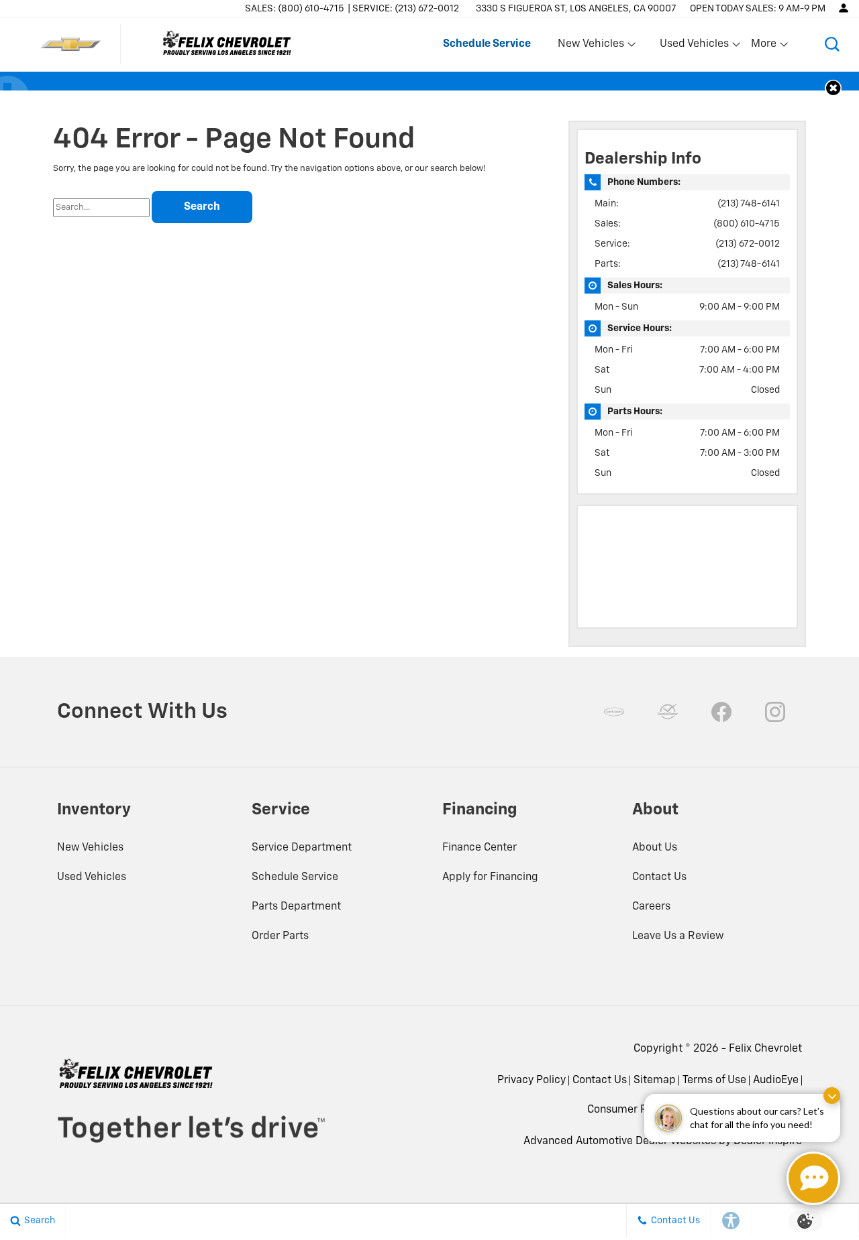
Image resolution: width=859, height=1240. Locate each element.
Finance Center (479, 848)
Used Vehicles (91, 877)
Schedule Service (295, 877)
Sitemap (655, 1080)
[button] (832, 44)
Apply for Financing (490, 877)
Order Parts (280, 936)
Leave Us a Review (678, 936)
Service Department (302, 848)
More (764, 47)
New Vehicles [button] (590, 47)
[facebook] (721, 712)
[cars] (614, 712)
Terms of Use (714, 1080)
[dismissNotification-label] (831, 1095)
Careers (651, 907)
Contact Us (659, 877)
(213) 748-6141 (748, 203)
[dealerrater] (668, 712)
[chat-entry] (813, 1178)
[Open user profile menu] (843, 8)
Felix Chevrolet (765, 1049)
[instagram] (775, 712)
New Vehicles (90, 848)
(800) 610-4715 (746, 224)
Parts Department (296, 907)
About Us (654, 848)
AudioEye (776, 1080)
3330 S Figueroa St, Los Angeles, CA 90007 (576, 8)
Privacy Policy (531, 1080)
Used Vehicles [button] (694, 47)
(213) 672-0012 (747, 244)
